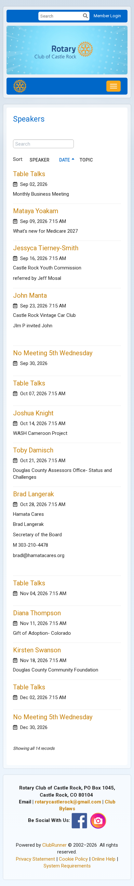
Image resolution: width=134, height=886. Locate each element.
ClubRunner (54, 845)
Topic (86, 160)
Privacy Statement (35, 859)
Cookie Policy (73, 859)
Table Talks (29, 174)
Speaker (39, 160)
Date (64, 160)
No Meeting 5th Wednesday (52, 353)
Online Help (103, 859)
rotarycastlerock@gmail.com (68, 802)
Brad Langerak (33, 494)
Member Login (107, 15)
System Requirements (67, 866)
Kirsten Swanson (37, 650)
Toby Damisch (33, 450)
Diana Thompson (37, 613)
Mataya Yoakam (35, 211)
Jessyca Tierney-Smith (45, 248)
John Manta (30, 295)
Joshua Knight (33, 413)
